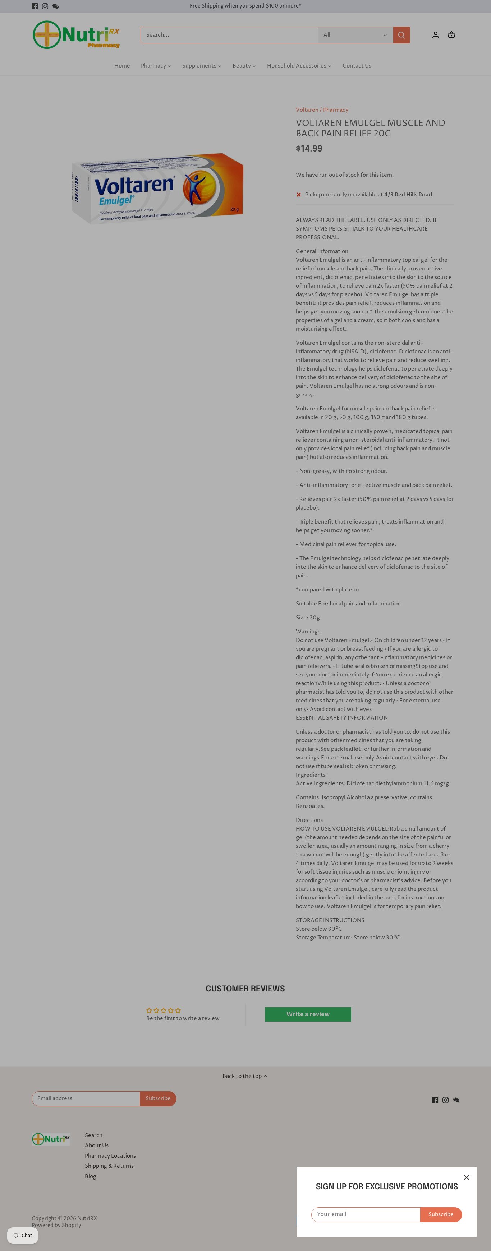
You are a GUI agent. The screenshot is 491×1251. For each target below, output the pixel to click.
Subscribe (441, 1214)
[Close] (466, 1177)
